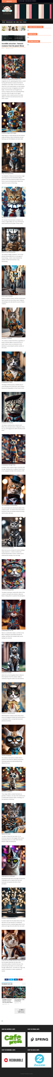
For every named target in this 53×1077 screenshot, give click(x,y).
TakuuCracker (9, 22)
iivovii (3, 22)
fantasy (10, 38)
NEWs (17, 22)
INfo (14, 22)
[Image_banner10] (2, 1023)
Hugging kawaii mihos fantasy (21, 1011)
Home (5, 38)
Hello (21, 22)
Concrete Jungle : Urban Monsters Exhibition (27, 1)
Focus (24, 22)
